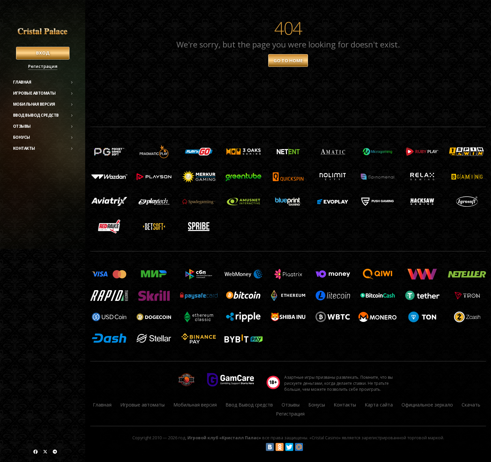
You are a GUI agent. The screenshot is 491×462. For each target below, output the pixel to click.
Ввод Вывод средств (36, 115)
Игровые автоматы (34, 93)
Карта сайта (379, 404)
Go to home (288, 60)
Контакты (24, 148)
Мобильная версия (34, 104)
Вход (42, 53)
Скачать (471, 404)
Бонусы (21, 137)
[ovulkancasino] (35, 451)
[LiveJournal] (309, 447)
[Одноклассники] (280, 447)
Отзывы (22, 126)
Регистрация (42, 66)
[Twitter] (289, 447)
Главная (22, 82)
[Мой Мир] (299, 447)
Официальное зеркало (427, 404)
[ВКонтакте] (270, 447)
